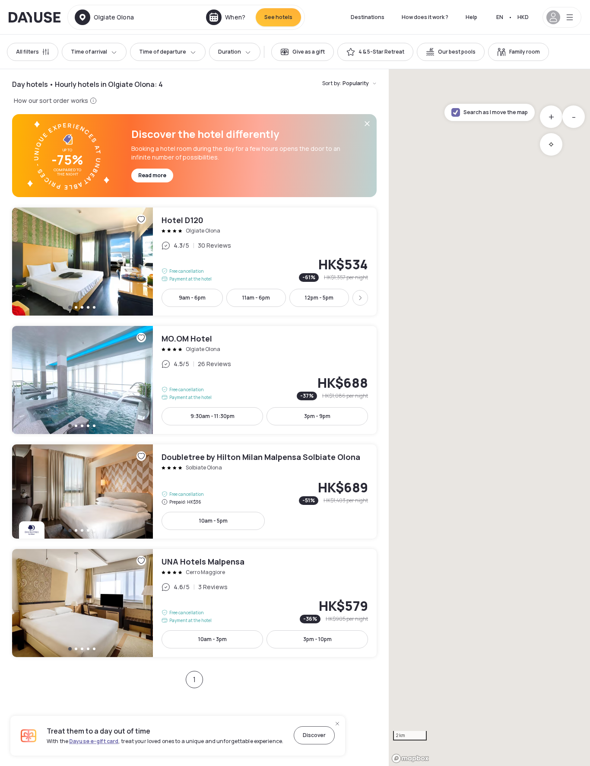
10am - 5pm (213, 520)
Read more (152, 175)
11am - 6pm (256, 297)
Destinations (367, 17)
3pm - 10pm (317, 639)
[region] (489, 417)
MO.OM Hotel (194, 380)
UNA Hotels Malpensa (194, 603)
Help (471, 17)
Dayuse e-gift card (93, 741)
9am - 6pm (192, 297)
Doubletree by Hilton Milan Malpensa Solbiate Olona (194, 491)
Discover (314, 735)
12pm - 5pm (319, 297)
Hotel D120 (194, 261)
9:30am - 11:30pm (212, 416)
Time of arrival (89, 51)
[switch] (302, 52)
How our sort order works (51, 100)
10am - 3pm (212, 639)
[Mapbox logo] (410, 758)
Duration (229, 51)
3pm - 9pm (317, 416)
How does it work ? (425, 17)
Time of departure (162, 51)
